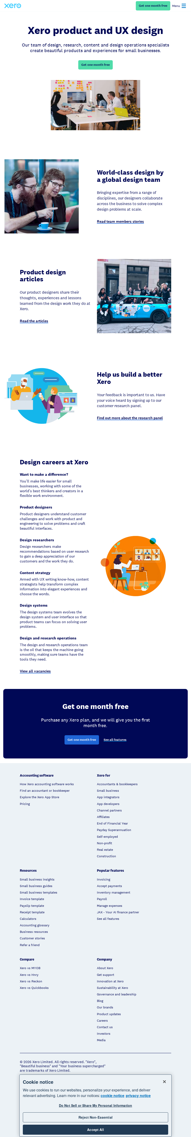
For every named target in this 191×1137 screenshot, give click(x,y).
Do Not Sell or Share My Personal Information (95, 1105)
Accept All (95, 1129)
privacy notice (138, 1095)
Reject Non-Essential (95, 1117)
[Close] (164, 1082)
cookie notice (112, 1095)
